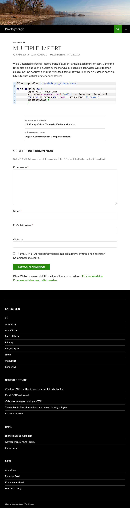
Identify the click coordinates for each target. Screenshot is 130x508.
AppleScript (11, 330)
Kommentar (21, 167)
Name (17, 210)
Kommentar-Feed (14, 482)
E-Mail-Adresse (23, 225)
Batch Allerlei (12, 336)
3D (6, 317)
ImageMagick (12, 348)
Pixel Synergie (14, 29)
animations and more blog (18, 435)
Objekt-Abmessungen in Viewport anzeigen (48, 134)
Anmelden (10, 470)
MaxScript (19, 42)
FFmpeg (9, 342)
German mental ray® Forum (20, 441)
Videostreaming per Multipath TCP (23, 401)
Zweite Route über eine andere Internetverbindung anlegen (36, 407)
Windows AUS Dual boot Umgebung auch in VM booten (34, 389)
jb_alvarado (40, 54)
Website (18, 239)
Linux (8, 354)
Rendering (10, 366)
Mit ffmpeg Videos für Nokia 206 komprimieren (50, 122)
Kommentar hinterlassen (66, 54)
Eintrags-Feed (12, 476)
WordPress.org (13, 488)
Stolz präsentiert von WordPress (19, 504)
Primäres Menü (126, 29)
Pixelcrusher (11, 447)
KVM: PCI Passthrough (17, 395)
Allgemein (10, 324)
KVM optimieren (14, 413)
